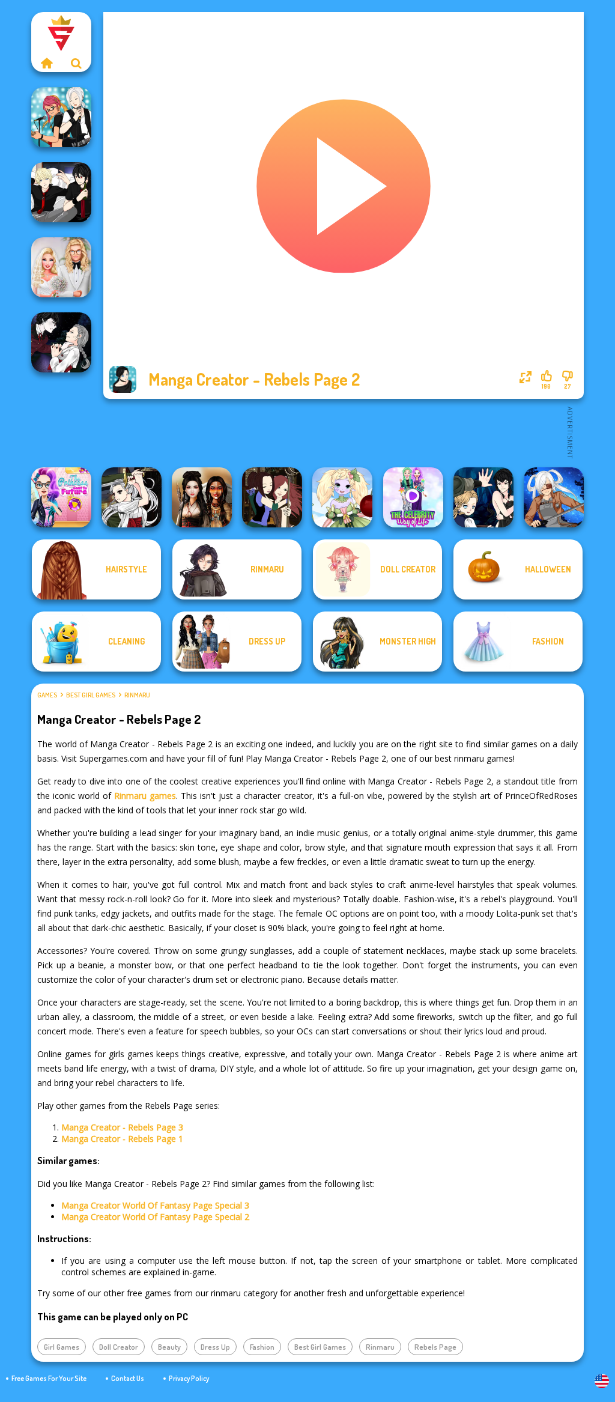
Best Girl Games (90, 695)
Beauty (169, 1347)
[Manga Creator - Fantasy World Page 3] (272, 497)
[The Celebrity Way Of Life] (413, 497)
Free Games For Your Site (48, 1378)
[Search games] (76, 63)
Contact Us (127, 1378)
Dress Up (215, 1347)
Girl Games (61, 1347)
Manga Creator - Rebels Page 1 (122, 1138)
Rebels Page (435, 1347)
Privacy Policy (189, 1378)
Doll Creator (118, 1347)
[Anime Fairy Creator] (342, 497)
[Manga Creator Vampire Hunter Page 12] (483, 497)
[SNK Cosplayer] (554, 497)
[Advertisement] (343, 432)
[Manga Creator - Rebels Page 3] (61, 192)
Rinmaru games (145, 795)
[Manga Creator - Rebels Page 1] (61, 117)
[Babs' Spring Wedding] (61, 267)
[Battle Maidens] (202, 497)
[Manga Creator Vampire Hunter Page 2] (61, 342)
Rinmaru (137, 695)
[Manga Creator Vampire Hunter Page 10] (131, 497)
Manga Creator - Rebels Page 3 (122, 1127)
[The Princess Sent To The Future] (61, 497)
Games (47, 695)
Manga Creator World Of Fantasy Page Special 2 (155, 1216)
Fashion (262, 1347)
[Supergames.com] (46, 63)
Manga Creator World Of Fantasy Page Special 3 (155, 1205)
